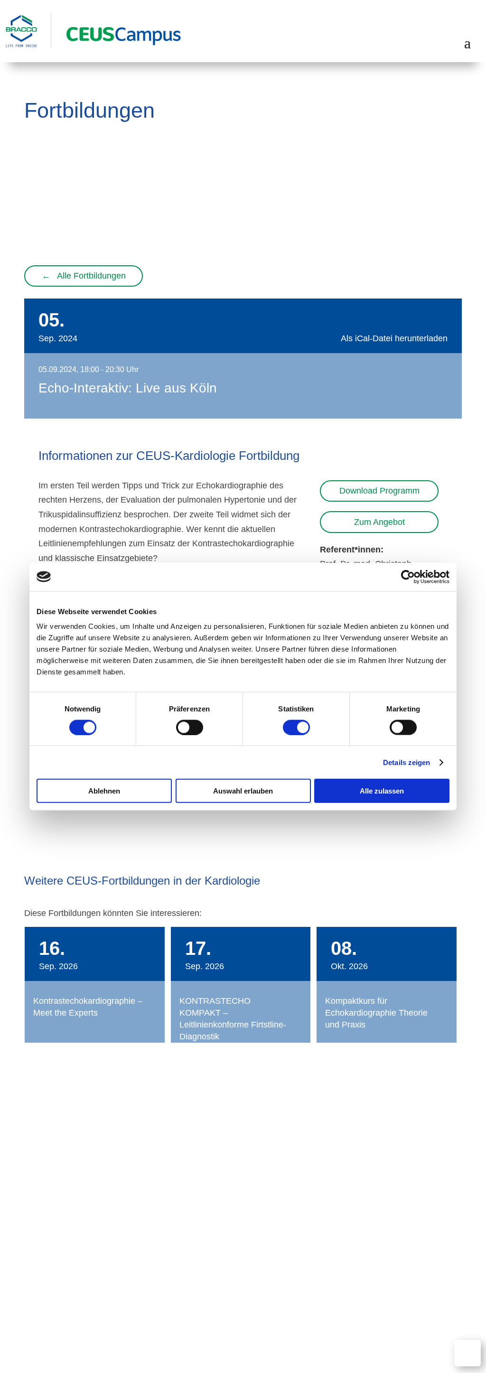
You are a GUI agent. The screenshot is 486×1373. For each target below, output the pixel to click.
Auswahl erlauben (243, 791)
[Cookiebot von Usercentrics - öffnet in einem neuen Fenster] (407, 577)
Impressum (386, 1284)
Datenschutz (371, 1270)
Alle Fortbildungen (84, 275)
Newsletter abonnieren (400, 1242)
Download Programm (379, 490)
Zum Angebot (379, 522)
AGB (244, 1270)
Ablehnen (104, 791)
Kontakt (212, 1270)
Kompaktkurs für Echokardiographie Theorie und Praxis (376, 1012)
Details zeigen (406, 762)
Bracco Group (438, 1284)
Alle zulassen (382, 791)
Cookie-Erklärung (432, 1270)
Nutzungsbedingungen (300, 1270)
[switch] (189, 727)
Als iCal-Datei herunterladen (394, 338)
